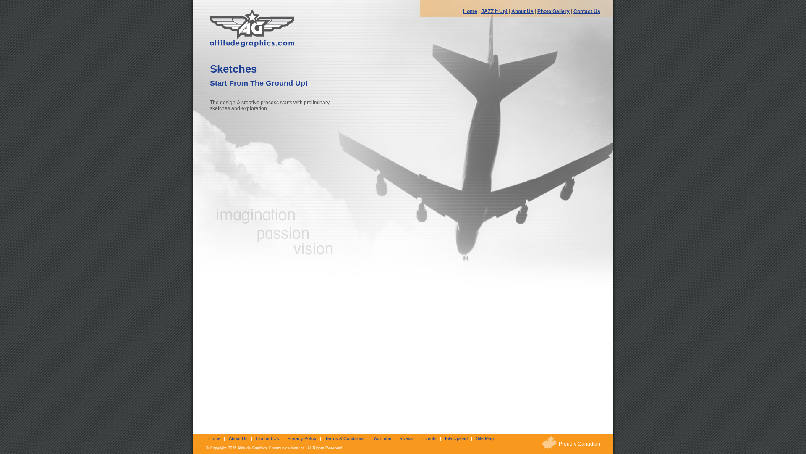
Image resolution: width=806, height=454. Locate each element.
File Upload (456, 438)
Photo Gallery (553, 11)
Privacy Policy (302, 438)
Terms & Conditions (345, 438)
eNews (407, 438)
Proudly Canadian (579, 444)
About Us (522, 11)
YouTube (382, 438)
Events (429, 438)
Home (470, 11)
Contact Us (586, 11)
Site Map (485, 438)
